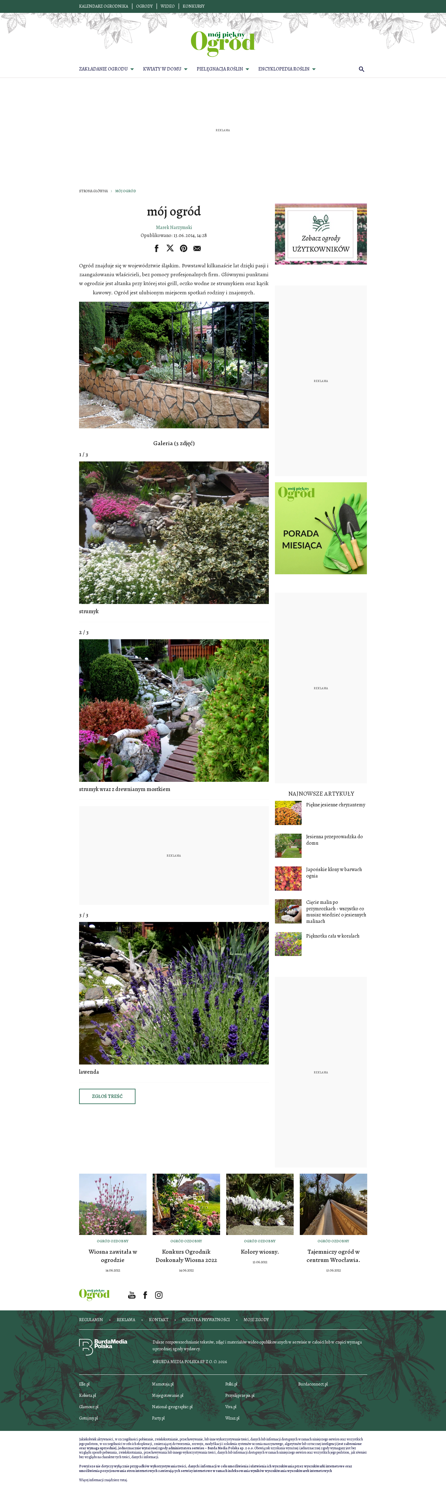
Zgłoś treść (107, 1096)
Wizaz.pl (232, 1418)
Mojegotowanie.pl (167, 1395)
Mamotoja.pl (162, 1384)
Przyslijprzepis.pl (239, 1395)
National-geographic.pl (172, 1407)
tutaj (123, 1480)
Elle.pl (84, 1384)
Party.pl (158, 1418)
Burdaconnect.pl (313, 1384)
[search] (361, 69)
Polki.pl (231, 1384)
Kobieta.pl (87, 1395)
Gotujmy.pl (88, 1418)
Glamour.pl (88, 1407)
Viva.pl (230, 1407)
